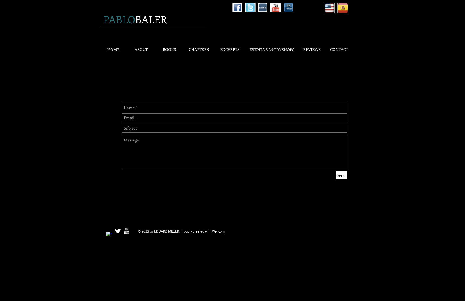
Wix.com (218, 231)
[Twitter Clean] (118, 231)
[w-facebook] (109, 235)
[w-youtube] (126, 231)
